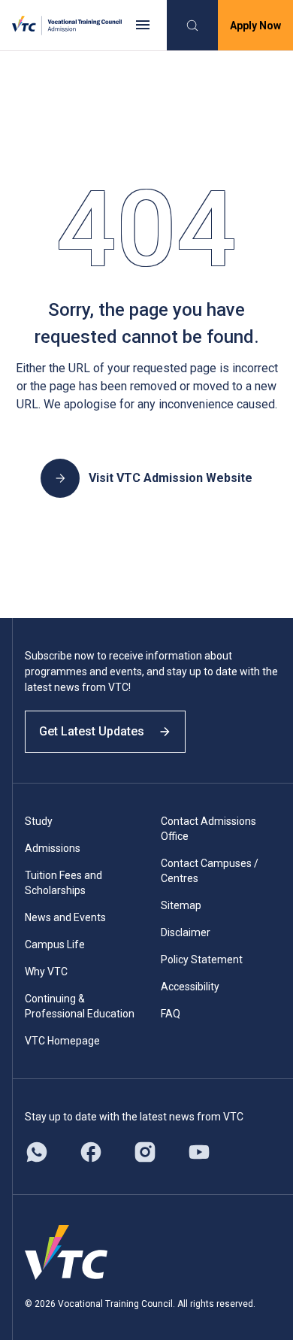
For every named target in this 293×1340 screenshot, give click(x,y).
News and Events (65, 917)
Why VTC (46, 972)
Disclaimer (185, 932)
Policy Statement (202, 959)
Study (39, 821)
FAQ (170, 1014)
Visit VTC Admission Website (170, 478)
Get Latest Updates (91, 731)
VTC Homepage (62, 1041)
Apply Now (255, 26)
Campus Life (55, 944)
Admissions (52, 848)
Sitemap (181, 905)
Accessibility (190, 987)
